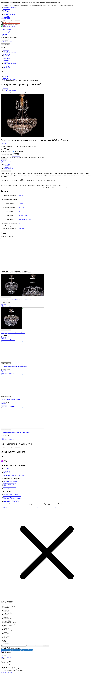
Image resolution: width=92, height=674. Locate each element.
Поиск (17, 20)
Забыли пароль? (6, 657)
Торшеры (6, 488)
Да (19, 223)
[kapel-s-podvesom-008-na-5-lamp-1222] (22, 136)
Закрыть (3, 651)
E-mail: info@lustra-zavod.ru (11, 500)
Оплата (6, 55)
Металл (21, 228)
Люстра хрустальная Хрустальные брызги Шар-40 (17, 299)
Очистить (16, 156)
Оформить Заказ (15, 650)
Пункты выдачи (8, 168)
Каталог (6, 50)
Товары (5, 78)
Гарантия (6, 472)
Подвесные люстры (9, 483)
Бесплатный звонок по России (13, 498)
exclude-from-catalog (10, 79)
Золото (16, 153)
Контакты (6, 58)
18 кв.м (21, 195)
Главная (5, 76)
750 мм (21, 203)
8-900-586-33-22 (10, 26)
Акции (5, 51)
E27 (20, 211)
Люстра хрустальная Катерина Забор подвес (15, 432)
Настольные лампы (9, 487)
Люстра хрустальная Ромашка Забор (13, 333)
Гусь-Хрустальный (25, 219)
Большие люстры (9, 484)
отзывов (4, 143)
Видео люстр (7, 57)
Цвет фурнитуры (6, 154)
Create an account (6, 672)
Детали (6, 165)
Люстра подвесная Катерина (10, 399)
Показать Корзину (6, 650)
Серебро (16, 154)
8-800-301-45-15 (11, 22)
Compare (3, 160)
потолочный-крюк (24, 215)
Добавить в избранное (8, 162)
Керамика (22, 207)
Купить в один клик (6, 171)
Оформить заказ (6, 42)
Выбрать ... (4, 305)
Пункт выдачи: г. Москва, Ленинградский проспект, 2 (12, 495)
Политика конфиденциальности (14, 475)
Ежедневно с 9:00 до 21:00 (11, 501)
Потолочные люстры (10, 481)
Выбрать (46, 645)
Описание (6, 164)
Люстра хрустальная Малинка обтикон (14, 366)
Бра (4, 485)
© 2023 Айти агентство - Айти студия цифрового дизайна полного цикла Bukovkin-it (28, 507)
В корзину (3, 159)
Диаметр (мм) (5, 151)
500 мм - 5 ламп (19, 151)
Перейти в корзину (7, 41)
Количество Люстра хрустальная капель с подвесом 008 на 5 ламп (22, 157)
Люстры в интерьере (10, 52)
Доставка (6, 54)
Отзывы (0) (7, 167)
